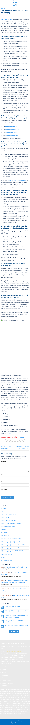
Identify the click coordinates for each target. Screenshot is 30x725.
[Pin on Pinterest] (18, 440)
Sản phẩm (4, 667)
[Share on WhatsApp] (6, 440)
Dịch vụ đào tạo (5, 517)
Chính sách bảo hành (7, 678)
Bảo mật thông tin (6, 680)
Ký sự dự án (4, 532)
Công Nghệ (4, 508)
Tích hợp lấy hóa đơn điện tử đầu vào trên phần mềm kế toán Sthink (16, 616)
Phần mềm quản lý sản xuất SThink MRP (12, 551)
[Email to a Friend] (15, 440)
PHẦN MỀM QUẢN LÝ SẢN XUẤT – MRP (16, 567)
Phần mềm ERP (5, 535)
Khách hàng (5, 675)
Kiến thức (3, 529)
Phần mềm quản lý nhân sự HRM (10, 548)
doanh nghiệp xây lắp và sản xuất (17, 180)
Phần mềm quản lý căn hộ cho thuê (10, 542)
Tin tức (3, 8)
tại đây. (9, 433)
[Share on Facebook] (9, 440)
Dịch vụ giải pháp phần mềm (8, 520)
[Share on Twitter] (12, 440)
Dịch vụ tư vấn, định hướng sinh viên (11, 523)
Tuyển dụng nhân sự (6, 560)
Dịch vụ (3, 511)
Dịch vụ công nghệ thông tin (8, 514)
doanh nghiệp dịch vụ (11, 126)
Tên (2, 474)
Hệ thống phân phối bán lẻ (8, 526)
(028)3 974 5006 (23, 654)
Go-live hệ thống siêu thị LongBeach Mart (16, 625)
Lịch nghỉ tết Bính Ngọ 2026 (12, 606)
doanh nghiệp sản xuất (11, 135)
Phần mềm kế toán (6, 19)
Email (3, 482)
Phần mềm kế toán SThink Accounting (11, 539)
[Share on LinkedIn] (23, 440)
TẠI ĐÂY (22, 437)
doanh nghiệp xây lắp (11, 132)
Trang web (4, 489)
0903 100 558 (9, 652)
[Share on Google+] (20, 440)
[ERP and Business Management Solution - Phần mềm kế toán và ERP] (15, 3)
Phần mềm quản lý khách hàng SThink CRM (12, 545)
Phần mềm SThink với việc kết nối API (15, 611)
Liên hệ (4, 672)
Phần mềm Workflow (6, 554)
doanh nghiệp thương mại (12, 129)
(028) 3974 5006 (18, 652)
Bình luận (4, 461)
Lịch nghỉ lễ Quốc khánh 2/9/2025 (14, 621)
